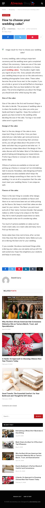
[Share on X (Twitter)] (20, 37)
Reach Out (17, 496)
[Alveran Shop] (22, 3)
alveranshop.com (35, 502)
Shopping (6, 15)
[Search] (42, 3)
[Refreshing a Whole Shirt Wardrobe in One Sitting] (8, 433)
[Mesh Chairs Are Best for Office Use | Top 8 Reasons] (8, 445)
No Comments (32, 29)
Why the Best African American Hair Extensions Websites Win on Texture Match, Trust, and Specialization (21, 324)
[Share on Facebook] (8, 37)
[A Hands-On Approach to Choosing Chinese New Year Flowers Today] (22, 344)
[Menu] (3, 3)
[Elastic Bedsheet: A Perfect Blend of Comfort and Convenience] (8, 469)
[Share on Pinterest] (32, 37)
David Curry (11, 29)
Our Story (28, 496)
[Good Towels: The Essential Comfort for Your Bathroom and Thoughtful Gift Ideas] (22, 379)
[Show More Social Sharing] (41, 37)
